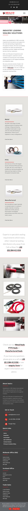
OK (10, 508)
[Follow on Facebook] (11, 7)
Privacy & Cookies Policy (10, 444)
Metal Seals (20, 345)
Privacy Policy (16, 508)
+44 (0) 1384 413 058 (14, 419)
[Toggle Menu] (24, 13)
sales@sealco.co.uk (14, 2)
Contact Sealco (7, 441)
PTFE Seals (10, 67)
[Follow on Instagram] (17, 7)
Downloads (6, 437)
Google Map (11, 423)
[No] (26, 506)
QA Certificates (7, 439)
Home (5, 433)
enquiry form (14, 365)
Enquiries (6, 435)
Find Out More (9, 139)
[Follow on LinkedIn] (14, 7)
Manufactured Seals (13, 351)
